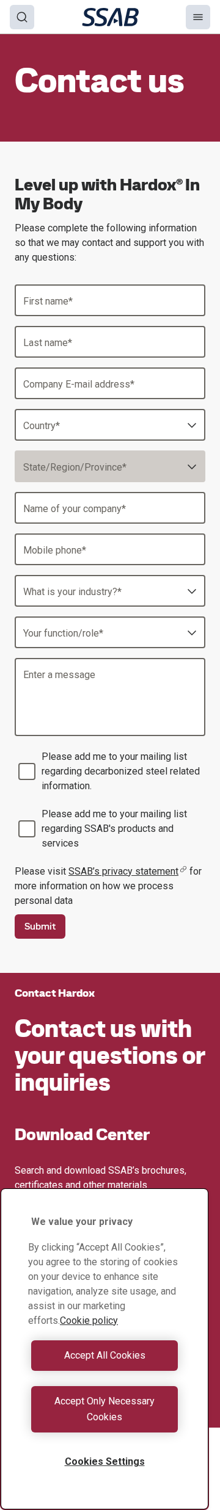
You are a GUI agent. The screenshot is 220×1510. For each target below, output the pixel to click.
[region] (104, 1349)
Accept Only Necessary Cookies (104, 1409)
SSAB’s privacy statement (123, 871)
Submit (40, 926)
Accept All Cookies (104, 1355)
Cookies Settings (105, 1461)
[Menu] (198, 17)
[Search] (22, 17)
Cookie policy (89, 1320)
